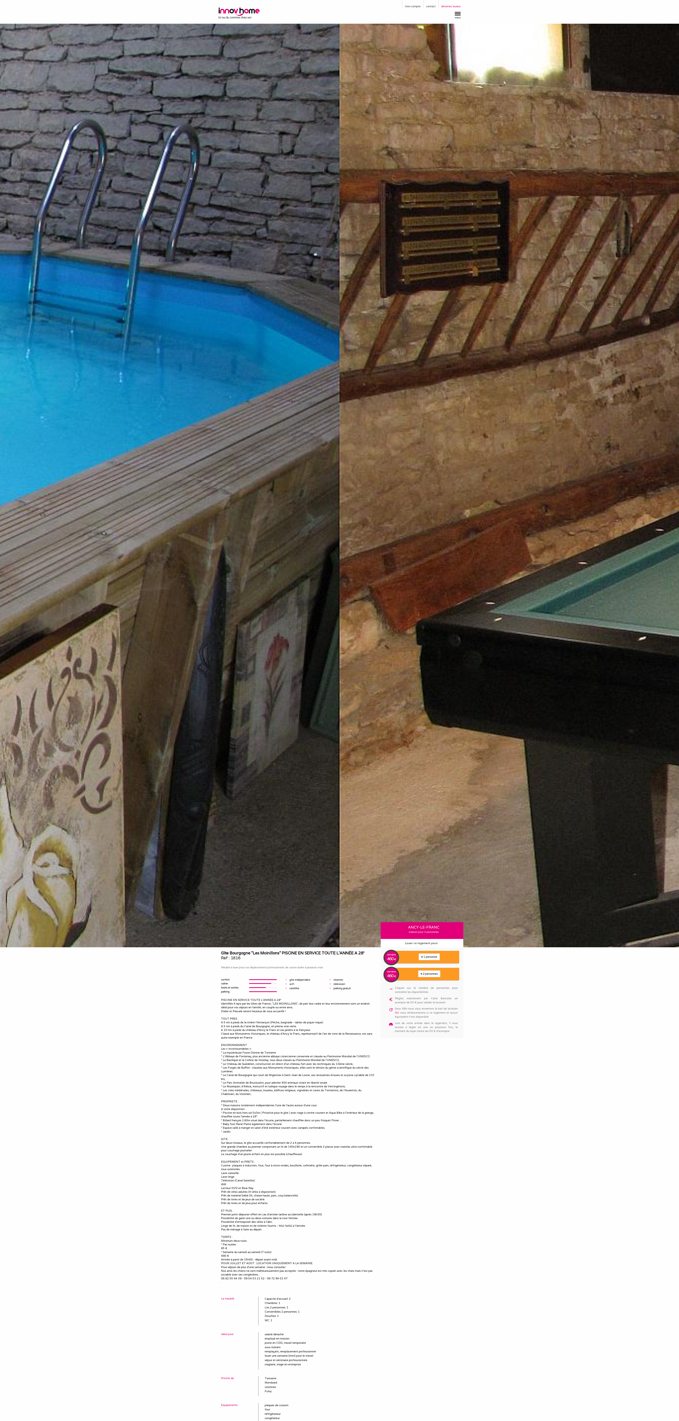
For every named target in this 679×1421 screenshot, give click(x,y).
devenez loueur (451, 6)
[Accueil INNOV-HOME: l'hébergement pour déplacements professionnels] (246, 13)
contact (431, 6)
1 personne (430, 956)
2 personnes (430, 973)
